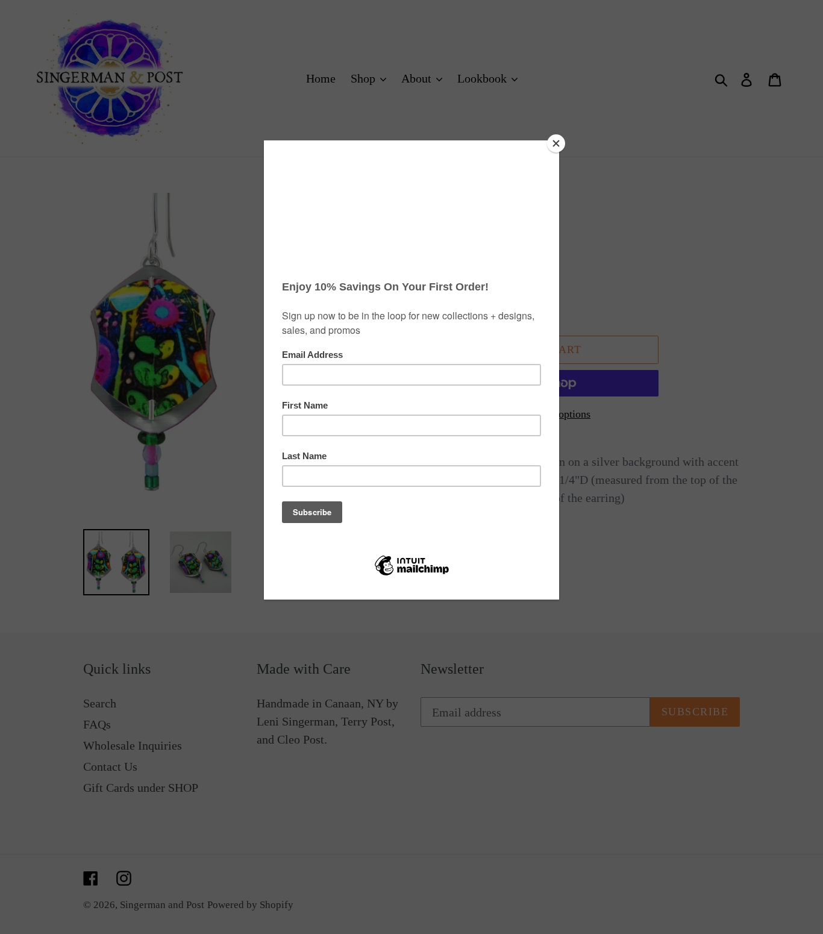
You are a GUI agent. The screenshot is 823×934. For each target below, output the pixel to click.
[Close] (556, 143)
